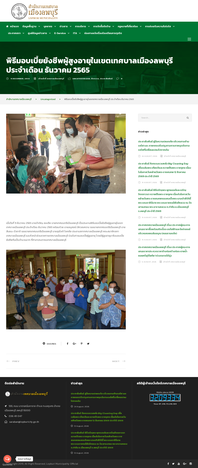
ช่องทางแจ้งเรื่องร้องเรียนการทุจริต (103, 33)
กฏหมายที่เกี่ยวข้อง (128, 26)
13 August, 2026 (149, 182)
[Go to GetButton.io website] (7, 465)
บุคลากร (48, 26)
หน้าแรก (14, 26)
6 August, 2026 (149, 262)
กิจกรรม (95, 78)
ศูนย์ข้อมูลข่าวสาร (37, 33)
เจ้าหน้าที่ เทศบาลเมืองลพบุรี (51, 78)
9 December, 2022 (20, 78)
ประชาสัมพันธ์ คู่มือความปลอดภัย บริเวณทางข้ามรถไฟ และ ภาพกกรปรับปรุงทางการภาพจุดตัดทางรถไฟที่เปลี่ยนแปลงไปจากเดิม (164, 146)
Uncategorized (81, 78)
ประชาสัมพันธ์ (106, 78)
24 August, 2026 (149, 156)
